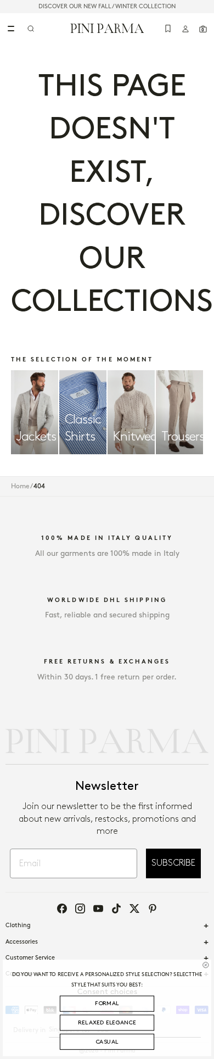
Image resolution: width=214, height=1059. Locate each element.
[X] (134, 908)
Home (20, 486)
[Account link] (185, 28)
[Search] (30, 28)
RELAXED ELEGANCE (107, 1022)
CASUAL (107, 1042)
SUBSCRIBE (173, 863)
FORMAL (107, 1003)
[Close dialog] (205, 965)
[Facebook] (62, 908)
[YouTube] (98, 908)
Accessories (21, 942)
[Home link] (107, 28)
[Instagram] (80, 908)
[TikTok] (116, 908)
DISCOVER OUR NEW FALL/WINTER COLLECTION (107, 6)
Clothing (18, 925)
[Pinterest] (152, 908)
